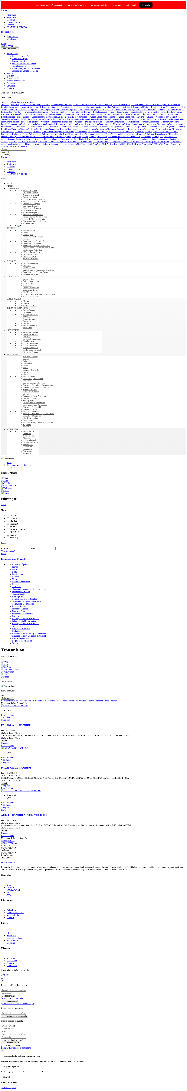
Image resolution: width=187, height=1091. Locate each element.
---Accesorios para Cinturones (153, 124)
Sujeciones (27, 425)
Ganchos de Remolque (31, 290)
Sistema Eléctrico (30, 390)
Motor (25, 374)
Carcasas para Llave (30, 254)
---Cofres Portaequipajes (69, 119)
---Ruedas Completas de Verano (101, 117)
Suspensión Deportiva (31, 212)
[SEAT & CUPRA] (10, 486)
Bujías (25, 361)
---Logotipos (116, 114)
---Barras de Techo (50, 119)
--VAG (23, 104)
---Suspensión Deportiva (27, 109)
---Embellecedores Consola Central (144, 112)
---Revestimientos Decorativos (35, 112)
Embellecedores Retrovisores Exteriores (38, 270)
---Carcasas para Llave (32, 114)
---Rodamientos (135, 134)
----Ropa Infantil (85, 141)
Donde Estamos (8, 862)
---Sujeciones (82, 136)
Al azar (113, 701)
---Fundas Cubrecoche (149, 122)
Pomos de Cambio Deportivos (34, 199)
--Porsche (30, 104)
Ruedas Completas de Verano (30, 311)
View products (8, 551)
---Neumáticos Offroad (141, 104)
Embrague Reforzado (31, 206)
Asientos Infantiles (30, 440)
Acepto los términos (13, 1040)
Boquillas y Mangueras (32, 416)
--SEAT (76, 104)
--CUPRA (45, 104)
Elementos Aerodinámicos (33, 215)
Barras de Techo (29, 279)
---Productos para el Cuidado (31, 124)
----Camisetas (128, 139)
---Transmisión (102, 134)
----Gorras (13, 141)
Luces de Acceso (29, 257)
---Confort (16, 112)
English (14, 36)
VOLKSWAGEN (14, 890)
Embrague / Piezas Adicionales (35, 396)
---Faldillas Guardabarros (113, 122)
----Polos (151, 139)
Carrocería (27, 381)
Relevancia (7, 698)
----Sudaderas (161, 139)
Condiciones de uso (15, 912)
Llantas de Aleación (30, 193)
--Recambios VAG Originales (162, 127)
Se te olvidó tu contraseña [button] (12, 998)
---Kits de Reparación (44, 136)
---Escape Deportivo (160, 104)
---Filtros (21, 129)
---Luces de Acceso (71, 114)
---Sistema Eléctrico (170, 129)
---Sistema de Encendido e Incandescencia (123, 129)
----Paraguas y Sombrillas (163, 136)
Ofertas (10, 933)
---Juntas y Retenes (107, 131)
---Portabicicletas (87, 119)
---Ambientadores (173, 109)
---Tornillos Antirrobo (110, 107)
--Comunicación (106, 109)
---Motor (60, 129)
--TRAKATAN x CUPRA (96, 144)
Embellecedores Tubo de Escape (35, 272)
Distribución (28, 363)
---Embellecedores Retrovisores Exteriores (48, 117)
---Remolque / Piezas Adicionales (80, 134)
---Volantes (53, 112)
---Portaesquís (101, 119)
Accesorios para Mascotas (29, 437)
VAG (9, 892)
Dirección (27, 394)
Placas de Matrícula (30, 274)
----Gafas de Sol (83, 139)
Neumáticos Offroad (31, 195)
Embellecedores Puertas (32, 243)
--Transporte (36, 119)
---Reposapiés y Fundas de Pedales (34, 107)
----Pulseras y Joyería (67, 139)
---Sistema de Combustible (164, 131)
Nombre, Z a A (55, 701)
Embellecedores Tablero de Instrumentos (38, 248)
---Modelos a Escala (116, 136)
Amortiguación (29, 376)
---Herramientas (18, 127)
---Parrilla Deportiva (68, 109)
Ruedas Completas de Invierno (30, 327)
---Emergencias (173, 124)
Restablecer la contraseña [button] (20, 1048)
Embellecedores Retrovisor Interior (36, 246)
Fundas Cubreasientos (31, 346)
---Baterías (51, 129)
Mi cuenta (11, 943)
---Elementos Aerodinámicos (61, 107)
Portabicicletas (28, 283)
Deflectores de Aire (30, 335)
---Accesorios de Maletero (60, 122)
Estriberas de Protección (32, 250)
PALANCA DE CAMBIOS (16, 725)
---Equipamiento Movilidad (121, 127)
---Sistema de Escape (125, 131)
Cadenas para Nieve (30, 442)
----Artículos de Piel (38, 139)
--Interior (161, 109)
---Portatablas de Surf (137, 119)
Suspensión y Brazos (31, 392)
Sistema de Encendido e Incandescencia (38, 385)
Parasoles (26, 337)
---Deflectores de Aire (92, 122)
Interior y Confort (30, 398)
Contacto (146, 5)
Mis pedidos (12, 960)
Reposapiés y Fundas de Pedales (35, 202)
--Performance (86, 104)
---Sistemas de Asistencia (85, 124)
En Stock (106, 701)
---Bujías (29, 129)
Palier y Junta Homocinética (34, 403)
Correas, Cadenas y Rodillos (34, 383)
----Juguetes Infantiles (119, 141)
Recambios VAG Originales (13, 559)
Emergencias (28, 445)
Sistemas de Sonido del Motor (34, 221)
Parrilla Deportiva (30, 210)
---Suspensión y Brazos (152, 129)
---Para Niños (72, 141)
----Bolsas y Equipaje (49, 144)
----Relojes (52, 139)
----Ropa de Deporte (57, 141)
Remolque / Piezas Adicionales (35, 405)
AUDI (9, 895)
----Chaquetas (140, 139)
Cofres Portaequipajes (31, 281)
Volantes (26, 239)
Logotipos (27, 266)
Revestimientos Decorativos (33, 237)
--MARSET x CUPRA (136, 144)
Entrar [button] (3, 1048)
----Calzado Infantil (101, 141)
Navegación (27, 303)
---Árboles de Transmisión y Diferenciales (161, 134)
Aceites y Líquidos (30, 357)
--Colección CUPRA (76, 144)
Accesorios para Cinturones (29, 432)
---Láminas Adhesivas (148, 114)
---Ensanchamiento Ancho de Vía (163, 107)
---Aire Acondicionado (118, 134)
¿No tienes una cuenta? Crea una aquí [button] (17, 1003)
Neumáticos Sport (30, 197)
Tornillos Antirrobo (30, 223)
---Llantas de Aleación (102, 104)
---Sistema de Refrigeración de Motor (58, 131)
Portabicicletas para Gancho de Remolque (39, 294)
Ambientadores (29, 230)
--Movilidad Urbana (69, 127)
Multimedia (27, 301)
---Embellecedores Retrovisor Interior (74, 112)
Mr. (6, 1026)
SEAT (9, 885)
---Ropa (118, 139)
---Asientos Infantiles (131, 124)
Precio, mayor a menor (92, 701)
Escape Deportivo (30, 191)
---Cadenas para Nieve (35, 127)
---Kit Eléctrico (31, 122)
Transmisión (28, 427)
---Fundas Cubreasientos (169, 122)
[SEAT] (5, 490)
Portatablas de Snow (31, 288)
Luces (25, 372)
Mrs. (13, 1026)
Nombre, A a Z (41, 701)
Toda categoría (7, 104)
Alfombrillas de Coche (32, 252)
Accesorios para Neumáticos (29, 320)
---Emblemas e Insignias (88, 109)
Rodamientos (28, 420)
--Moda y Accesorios (98, 136)
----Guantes (43, 141)
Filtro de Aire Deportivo (32, 208)
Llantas (26, 323)
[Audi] (4, 481)
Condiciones (12, 965)
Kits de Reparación (30, 418)
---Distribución (40, 129)
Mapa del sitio (13, 915)
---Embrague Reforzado (49, 109)
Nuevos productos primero (23, 701)
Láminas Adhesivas (30, 263)
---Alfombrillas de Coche (91, 114)
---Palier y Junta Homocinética (52, 134)
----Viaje (62, 144)
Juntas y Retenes (29, 401)
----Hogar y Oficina (30, 144)
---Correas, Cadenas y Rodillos (28, 131)
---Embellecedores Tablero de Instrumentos (109, 112)
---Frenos (13, 129)
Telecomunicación (30, 306)
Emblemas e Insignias (31, 204)
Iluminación (27, 449)
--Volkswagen (57, 104)
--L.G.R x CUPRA (117, 144)
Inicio (16, 104)
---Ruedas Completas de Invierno (130, 117)
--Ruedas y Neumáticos (77, 117)
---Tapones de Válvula (20, 119)
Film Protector (28, 341)
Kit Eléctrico (28, 292)
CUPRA (10, 887)
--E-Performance (53, 127)
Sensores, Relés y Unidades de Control (38, 422)
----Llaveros (146, 136)
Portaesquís (27, 286)
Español (14, 39)
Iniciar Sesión (12, 940)
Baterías (26, 359)
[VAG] (4, 478)
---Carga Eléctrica (140, 127)
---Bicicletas (103, 127)
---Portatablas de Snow (117, 119)
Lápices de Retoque (30, 352)
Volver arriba (8, 840)
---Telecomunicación (148, 109)
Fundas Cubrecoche (30, 343)
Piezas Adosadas (29, 268)
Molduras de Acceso (30, 259)
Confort (26, 232)
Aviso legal (11, 910)
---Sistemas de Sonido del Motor (135, 107)
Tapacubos (27, 317)
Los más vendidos (14, 938)
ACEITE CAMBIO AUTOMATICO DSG (24, 815)
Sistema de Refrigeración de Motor (36, 387)
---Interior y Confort (143, 131)
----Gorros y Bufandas (27, 141)
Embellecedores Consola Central (35, 241)
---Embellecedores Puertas (170, 112)
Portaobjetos (28, 235)
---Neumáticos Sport (121, 104)
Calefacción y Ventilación (33, 379)
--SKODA (67, 104)
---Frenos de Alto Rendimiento (87, 107)
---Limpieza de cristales (75, 129)
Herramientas (28, 447)
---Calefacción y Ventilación (87, 131)
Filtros (25, 365)
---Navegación (132, 109)
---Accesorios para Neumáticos (167, 117)
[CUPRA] (6, 483)
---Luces (89, 129)
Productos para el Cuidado (33, 350)
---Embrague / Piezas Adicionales (24, 134)
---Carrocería (98, 129)
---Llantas (149, 117)
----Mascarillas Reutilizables (103, 139)
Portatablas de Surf (30, 297)
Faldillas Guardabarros (32, 339)
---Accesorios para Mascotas (109, 124)
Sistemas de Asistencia (27, 452)
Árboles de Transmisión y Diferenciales (38, 414)
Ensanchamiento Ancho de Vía (35, 217)
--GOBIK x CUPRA (18, 146)
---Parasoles (77, 122)
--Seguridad (69, 124)
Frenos (25, 368)
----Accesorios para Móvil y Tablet (154, 141)
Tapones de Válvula (30, 315)
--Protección (43, 122)
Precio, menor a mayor (72, 701)
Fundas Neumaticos (30, 348)
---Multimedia (120, 109)
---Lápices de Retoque (53, 124)
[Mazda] (5, 493)
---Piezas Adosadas (130, 114)
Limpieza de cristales (31, 370)
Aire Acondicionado (30, 411)
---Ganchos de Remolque (158, 119)
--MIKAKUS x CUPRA (157, 144)
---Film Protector (132, 122)
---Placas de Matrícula (168, 114)
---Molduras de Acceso (52, 114)
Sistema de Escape (30, 409)
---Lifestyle (134, 141)
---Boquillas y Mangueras (65, 136)
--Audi (38, 104)
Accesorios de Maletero (32, 332)
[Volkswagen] (7, 488)
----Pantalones (173, 139)
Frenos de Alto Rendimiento (34, 219)
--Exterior (106, 114)
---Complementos (132, 136)
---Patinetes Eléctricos (88, 127)
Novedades (11, 935)
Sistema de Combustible (32, 407)
